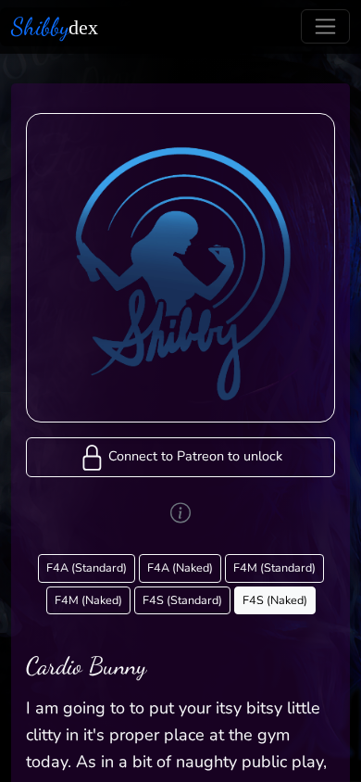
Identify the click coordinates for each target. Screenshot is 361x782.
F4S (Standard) (182, 600)
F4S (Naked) (275, 600)
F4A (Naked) (180, 567)
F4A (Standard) (86, 567)
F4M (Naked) (88, 600)
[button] (180, 457)
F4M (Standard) (274, 567)
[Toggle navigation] (325, 26)
